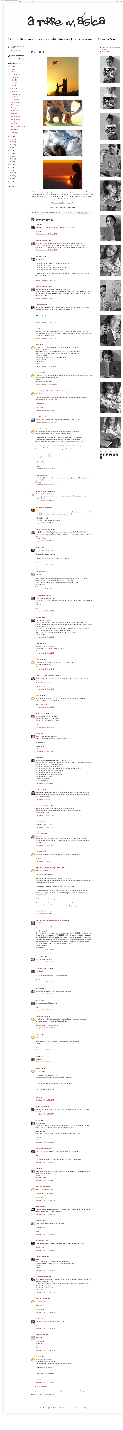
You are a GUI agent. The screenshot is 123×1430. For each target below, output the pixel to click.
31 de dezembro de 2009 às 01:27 (46, 384)
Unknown (38, 659)
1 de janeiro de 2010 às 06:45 (44, 523)
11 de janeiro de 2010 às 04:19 (44, 1050)
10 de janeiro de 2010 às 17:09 (45, 1028)
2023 (11, 173)
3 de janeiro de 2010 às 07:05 (44, 689)
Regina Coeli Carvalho (42, 529)
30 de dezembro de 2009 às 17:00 (46, 234)
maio (13, 83)
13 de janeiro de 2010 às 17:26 (45, 1100)
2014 (11, 147)
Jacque (37, 547)
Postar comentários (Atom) (45, 1394)
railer (37, 1056)
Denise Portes (40, 1256)
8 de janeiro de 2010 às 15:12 (44, 994)
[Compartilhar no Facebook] (84, 213)
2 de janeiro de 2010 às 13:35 (44, 637)
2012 (11, 142)
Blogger (86, 1408)
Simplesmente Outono (42, 806)
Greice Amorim (40, 429)
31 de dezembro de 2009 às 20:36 (46, 484)
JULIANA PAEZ (40, 1186)
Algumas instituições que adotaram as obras (65, 39)
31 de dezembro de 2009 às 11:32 (46, 422)
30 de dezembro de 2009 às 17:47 (46, 280)
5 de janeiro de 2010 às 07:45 (44, 783)
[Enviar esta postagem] (75, 212)
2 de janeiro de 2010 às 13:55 (44, 653)
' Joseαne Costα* (41, 595)
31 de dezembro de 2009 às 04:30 (46, 410)
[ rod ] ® (38, 1206)
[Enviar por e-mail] (79, 213)
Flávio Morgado (40, 713)
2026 (11, 181)
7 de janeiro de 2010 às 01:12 (44, 913)
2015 (11, 150)
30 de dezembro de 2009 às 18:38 (46, 322)
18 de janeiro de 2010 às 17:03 (45, 1200)
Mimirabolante (40, 1106)
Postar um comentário (40, 1387)
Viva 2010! (14, 132)
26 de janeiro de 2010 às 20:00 (45, 1312)
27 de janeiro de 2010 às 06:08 (45, 1350)
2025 (11, 178)
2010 (11, 136)
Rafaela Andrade (41, 1016)
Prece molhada (16, 116)
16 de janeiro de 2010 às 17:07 (45, 1162)
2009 (11, 69)
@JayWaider (39, 571)
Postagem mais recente (39, 1391)
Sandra (37, 1000)
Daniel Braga (39, 417)
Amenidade (14, 129)
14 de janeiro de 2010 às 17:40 (45, 1114)
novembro (15, 100)
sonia (37, 344)
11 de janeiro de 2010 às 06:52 (44, 1062)
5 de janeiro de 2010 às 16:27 (44, 815)
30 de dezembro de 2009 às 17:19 (46, 250)
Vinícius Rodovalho (42, 1148)
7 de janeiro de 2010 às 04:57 (44, 950)
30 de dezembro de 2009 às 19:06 (46, 338)
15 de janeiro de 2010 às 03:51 (45, 1142)
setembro (15, 94)
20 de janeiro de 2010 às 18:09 (45, 1250)
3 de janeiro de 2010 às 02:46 (44, 669)
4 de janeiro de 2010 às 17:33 (44, 751)
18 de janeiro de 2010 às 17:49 (45, 1214)
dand (37, 733)
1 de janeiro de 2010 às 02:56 (44, 500)
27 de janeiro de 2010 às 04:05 (45, 1328)
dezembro (15, 102)
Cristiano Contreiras (42, 968)
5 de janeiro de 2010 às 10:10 (44, 799)
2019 (11, 161)
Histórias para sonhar (18, 105)
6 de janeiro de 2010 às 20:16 (44, 861)
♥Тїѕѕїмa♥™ (39, 834)
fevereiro (14, 74)
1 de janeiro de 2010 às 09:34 (44, 541)
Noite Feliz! (14, 123)
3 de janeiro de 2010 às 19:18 (44, 727)
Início (11, 39)
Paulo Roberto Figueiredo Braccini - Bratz (49, 920)
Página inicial (63, 1391)
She (36, 1168)
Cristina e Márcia (41, 1276)
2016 (11, 153)
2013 (11, 145)
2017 (11, 156)
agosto (14, 91)
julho (13, 88)
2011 (11, 139)
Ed (36, 328)
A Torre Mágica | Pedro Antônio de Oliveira (49, 391)
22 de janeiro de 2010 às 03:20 (45, 1270)
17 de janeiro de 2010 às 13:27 (45, 1180)
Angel (37, 224)
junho (13, 85)
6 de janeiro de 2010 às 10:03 (44, 827)
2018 (11, 159)
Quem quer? (15, 110)
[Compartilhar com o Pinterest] (86, 213)
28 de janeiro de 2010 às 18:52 (45, 1382)
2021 (11, 167)
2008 (11, 66)
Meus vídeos (106, 51)
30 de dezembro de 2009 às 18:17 (46, 298)
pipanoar (38, 1068)
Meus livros (26, 39)
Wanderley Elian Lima (42, 491)
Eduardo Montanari (41, 240)
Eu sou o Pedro (107, 39)
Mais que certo (16, 108)
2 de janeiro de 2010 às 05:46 (44, 589)
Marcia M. (38, 988)
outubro (14, 97)
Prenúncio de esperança (15, 120)
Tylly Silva (38, 256)
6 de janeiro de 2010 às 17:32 (44, 845)
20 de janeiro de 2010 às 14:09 (45, 1234)
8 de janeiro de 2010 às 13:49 (44, 982)
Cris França (39, 956)
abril (13, 80)
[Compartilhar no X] (83, 213)
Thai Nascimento (41, 507)
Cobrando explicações (18, 126)
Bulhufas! (14, 113)
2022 (11, 170)
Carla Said (38, 1220)
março (14, 77)
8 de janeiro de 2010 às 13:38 (44, 962)
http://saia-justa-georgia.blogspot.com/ (48, 868)
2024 (11, 176)
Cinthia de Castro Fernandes (45, 675)
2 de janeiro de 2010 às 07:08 (44, 611)
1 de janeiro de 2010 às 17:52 (44, 565)
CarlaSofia (38, 373)
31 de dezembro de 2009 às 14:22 (46, 469)
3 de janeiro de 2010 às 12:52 (44, 707)
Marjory (38, 617)
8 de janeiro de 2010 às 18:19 (44, 1010)
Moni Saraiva (39, 1240)
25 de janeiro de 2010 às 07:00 (45, 1292)
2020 (11, 164)
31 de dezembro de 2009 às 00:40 (46, 366)
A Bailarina (39, 304)
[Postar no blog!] (81, 213)
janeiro (14, 71)
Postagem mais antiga (87, 1391)
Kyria (37, 757)
